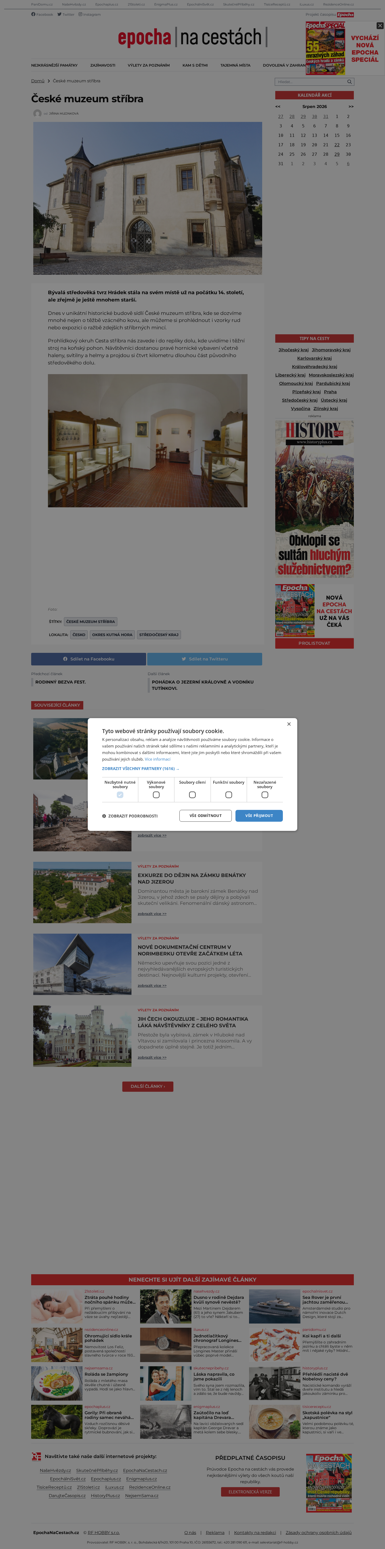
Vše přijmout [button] (259, 815)
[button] (192, 768)
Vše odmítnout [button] (206, 815)
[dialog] (192, 774)
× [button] (289, 724)
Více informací (157, 759)
